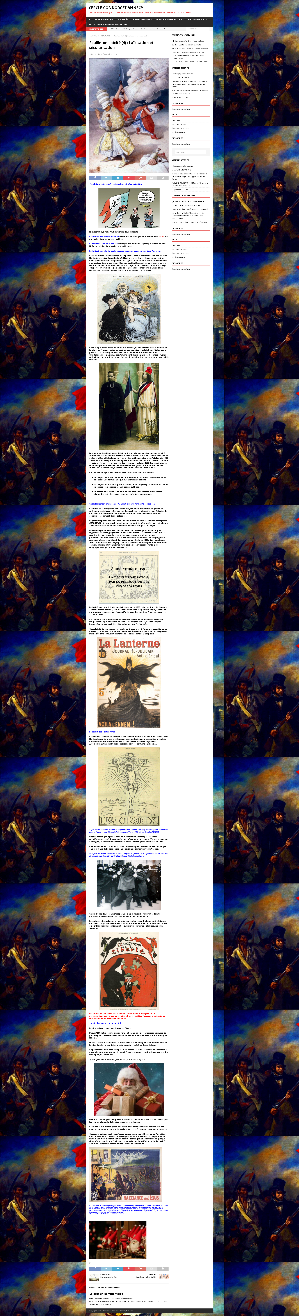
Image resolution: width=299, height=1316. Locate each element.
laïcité (161, 236)
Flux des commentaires (180, 128)
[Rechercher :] (198, 29)
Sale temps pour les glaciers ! (183, 74)
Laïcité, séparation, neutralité (190, 45)
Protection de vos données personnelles (108, 24)
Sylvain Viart (176, 41)
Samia (174, 53)
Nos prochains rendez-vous (169, 19)
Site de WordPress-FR (180, 132)
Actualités (123, 19)
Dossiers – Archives (141, 19)
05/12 (94, 54)
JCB (100, 54)
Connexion (176, 120)
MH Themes (130, 1311)
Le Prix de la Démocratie (198, 62)
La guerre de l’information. (181, 97)
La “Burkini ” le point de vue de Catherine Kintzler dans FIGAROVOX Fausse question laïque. (188, 55)
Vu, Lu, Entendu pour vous (101, 19)
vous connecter (104, 1299)
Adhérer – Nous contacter (195, 41)
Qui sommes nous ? (196, 19)
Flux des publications (179, 124)
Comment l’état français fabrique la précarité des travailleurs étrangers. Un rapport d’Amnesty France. (190, 84)
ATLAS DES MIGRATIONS (181, 78)
